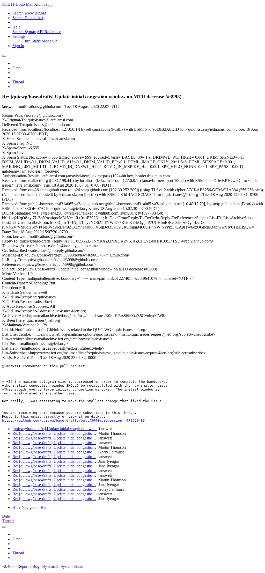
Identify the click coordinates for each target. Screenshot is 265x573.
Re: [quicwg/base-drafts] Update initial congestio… (54, 433)
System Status (72, 566)
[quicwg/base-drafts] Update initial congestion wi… (54, 429)
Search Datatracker (27, 18)
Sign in (18, 45)
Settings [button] (18, 36)
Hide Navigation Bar (29, 507)
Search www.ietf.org (29, 13)
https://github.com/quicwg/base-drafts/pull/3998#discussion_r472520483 (73, 420)
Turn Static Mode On (40, 41)
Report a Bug (28, 566)
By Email (50, 566)
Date (16, 68)
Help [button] (16, 27)
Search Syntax (24, 32)
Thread (18, 82)
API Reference (49, 32)
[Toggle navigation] (50, 5)
